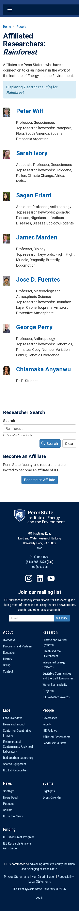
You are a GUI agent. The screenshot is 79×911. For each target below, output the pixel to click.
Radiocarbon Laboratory (18, 758)
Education (9, 653)
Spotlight (8, 791)
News (7, 783)
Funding (9, 829)
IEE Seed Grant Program (18, 837)
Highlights (49, 791)
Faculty (47, 724)
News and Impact (14, 724)
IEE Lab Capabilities (15, 770)
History (7, 659)
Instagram (29, 578)
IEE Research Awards (56, 697)
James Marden (36, 237)
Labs (7, 710)
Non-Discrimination (43, 877)
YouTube (51, 578)
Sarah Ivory (31, 153)
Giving (7, 665)
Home (7, 27)
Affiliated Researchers (56, 737)
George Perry (34, 327)
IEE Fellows (50, 731)
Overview (9, 640)
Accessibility (66, 877)
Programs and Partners (18, 646)
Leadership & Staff (54, 743)
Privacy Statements (16, 877)
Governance (50, 718)
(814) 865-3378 (36, 562)
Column (7, 810)
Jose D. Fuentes (38, 279)
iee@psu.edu (40, 567)
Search (9, 421)
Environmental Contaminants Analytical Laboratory (18, 746)
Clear (69, 443)
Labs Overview (12, 718)
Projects (48, 691)
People (21, 27)
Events (48, 783)
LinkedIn (40, 578)
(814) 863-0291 (40, 557)
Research (50, 632)
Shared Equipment (14, 764)
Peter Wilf (30, 110)
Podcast (8, 804)
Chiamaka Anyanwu (43, 369)
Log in (39, 897)
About (8, 632)
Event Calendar (52, 797)
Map (39, 548)
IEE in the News (13, 816)
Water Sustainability (55, 685)
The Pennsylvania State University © (39, 889)
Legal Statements (39, 881)
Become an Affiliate (39, 480)
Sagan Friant (33, 195)
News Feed (10, 797)
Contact (8, 671)
